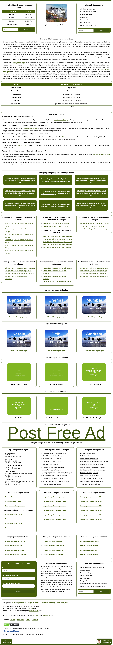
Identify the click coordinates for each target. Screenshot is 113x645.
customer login (33, 611)
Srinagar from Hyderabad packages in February (20, 268)
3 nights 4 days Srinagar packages (54, 501)
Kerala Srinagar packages (19, 350)
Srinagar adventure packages (15, 506)
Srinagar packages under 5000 (90, 497)
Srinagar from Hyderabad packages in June (94, 276)
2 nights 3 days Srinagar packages (54, 497)
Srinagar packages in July (13, 545)
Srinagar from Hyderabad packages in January (57, 281)
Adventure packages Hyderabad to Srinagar (94, 229)
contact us (29, 608)
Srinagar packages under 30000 (90, 519)
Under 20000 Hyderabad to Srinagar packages (57, 242)
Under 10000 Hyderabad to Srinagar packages (57, 236)
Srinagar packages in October (53, 541)
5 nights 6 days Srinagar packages (54, 510)
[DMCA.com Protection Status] (11, 626)
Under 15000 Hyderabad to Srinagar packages (57, 239)
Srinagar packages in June (89, 554)
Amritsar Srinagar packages (94, 350)
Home (14, 602)
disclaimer (36, 615)
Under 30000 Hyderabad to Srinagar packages (57, 247)
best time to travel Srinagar (101, 154)
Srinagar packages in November (53, 545)
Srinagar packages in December (53, 550)
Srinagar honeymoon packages (15, 497)
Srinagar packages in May (89, 550)
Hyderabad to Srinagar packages (28, 602)
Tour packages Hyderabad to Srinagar (92, 226)
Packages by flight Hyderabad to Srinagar (56, 223)
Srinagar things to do (68, 137)
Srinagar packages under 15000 (90, 506)
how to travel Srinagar (61, 120)
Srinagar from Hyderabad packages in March (94, 268)
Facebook (20, 620)
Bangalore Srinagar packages (19, 317)
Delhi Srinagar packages (56, 350)
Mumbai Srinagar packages (94, 317)
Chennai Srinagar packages (56, 317)
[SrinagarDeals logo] (11, 632)
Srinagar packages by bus (13, 523)
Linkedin (12, 620)
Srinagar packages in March (89, 541)
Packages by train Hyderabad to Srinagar (56, 226)
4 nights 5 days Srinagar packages (54, 506)
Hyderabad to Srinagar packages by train (54, 602)
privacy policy (47, 615)
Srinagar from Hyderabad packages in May (93, 273)
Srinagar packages (19, 63)
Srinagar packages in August (14, 550)
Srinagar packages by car (13, 528)
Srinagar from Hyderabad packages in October (57, 268)
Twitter (28, 620)
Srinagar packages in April (89, 545)
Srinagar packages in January (53, 554)
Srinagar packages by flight (14, 514)
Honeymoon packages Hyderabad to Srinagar (94, 223)
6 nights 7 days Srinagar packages (54, 515)
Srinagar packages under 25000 (90, 515)
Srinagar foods (22, 145)
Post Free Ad (56, 432)
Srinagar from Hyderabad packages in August (19, 273)
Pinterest (35, 620)
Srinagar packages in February (15, 541)
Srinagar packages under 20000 (90, 510)
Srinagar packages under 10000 (90, 501)
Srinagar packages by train (14, 519)
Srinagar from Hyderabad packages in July (18, 271)
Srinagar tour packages (13, 501)
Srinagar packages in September (16, 554)
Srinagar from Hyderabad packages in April (93, 271)
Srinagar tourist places (29, 128)
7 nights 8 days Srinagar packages (54, 519)
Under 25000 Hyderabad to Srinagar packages (57, 244)
